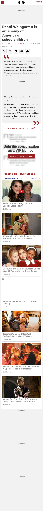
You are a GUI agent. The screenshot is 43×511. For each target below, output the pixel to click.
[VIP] (39, 2)
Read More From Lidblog (20, 128)
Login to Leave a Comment (21, 156)
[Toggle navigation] (2, 2)
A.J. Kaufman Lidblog (17, 44)
